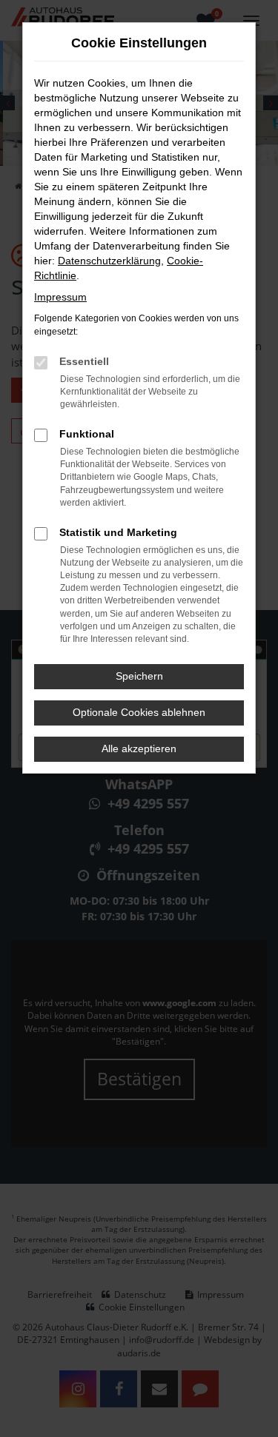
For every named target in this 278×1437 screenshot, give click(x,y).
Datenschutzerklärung (109, 261)
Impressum (60, 297)
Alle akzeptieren (139, 748)
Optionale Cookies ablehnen (139, 712)
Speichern (139, 676)
